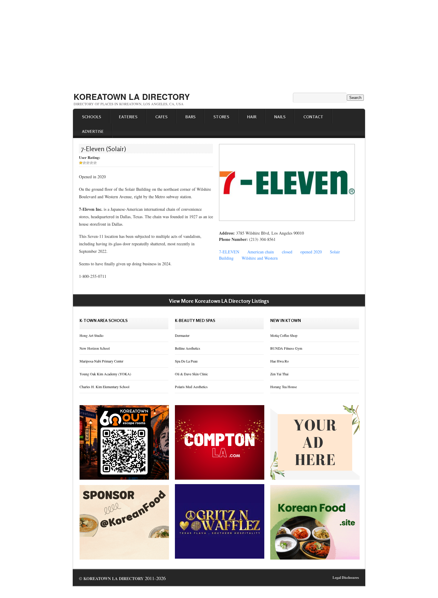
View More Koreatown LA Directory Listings (219, 301)
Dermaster (182, 335)
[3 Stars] (88, 163)
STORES (221, 116)
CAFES (161, 116)
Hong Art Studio (91, 335)
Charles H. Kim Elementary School (104, 386)
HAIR (251, 116)
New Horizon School (95, 348)
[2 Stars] (84, 163)
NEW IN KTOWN (285, 320)
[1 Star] (81, 163)
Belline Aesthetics (187, 348)
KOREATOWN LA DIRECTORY (132, 96)
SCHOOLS (91, 116)
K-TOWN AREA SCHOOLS (104, 320)
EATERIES (128, 116)
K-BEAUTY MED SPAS (195, 320)
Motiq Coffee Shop (283, 335)
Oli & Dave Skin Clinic (191, 373)
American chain (260, 252)
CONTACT (313, 116)
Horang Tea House (283, 386)
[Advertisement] (219, 44)
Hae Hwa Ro (279, 361)
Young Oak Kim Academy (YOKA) (105, 373)
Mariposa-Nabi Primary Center (101, 361)
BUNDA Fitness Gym (286, 348)
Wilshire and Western (260, 258)
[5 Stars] (95, 163)
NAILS (279, 116)
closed (287, 252)
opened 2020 (311, 252)
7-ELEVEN (229, 252)
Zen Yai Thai (279, 373)
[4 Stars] (91, 163)
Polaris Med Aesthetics (191, 386)
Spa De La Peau (186, 361)
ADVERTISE (93, 131)
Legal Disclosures (346, 577)
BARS (190, 116)
